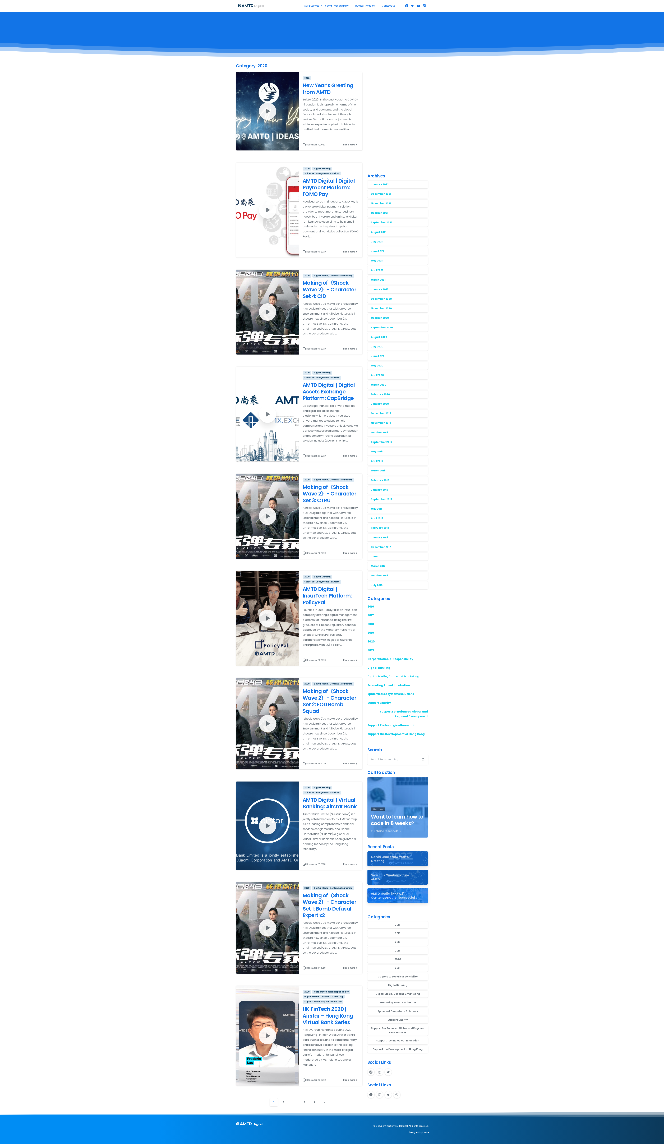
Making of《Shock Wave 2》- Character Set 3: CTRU (329, 493)
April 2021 (377, 270)
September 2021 (381, 222)
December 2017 (381, 547)
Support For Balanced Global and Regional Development (404, 714)
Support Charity (379, 703)
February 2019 (380, 480)
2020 (371, 642)
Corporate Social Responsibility (390, 659)
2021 (370, 650)
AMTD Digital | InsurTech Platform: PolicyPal (327, 595)
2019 (370, 633)
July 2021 (376, 241)
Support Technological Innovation (392, 725)
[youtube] (418, 5)
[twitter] (412, 5)
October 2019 (379, 432)
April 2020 (377, 375)
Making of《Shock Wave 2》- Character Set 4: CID (329, 289)
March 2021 (378, 280)
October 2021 (379, 213)
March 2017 (378, 566)
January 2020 (380, 404)
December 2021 (381, 194)
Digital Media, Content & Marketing (393, 676)
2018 (370, 624)
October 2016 (379, 575)
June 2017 (377, 556)
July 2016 (376, 585)
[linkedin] (424, 5)
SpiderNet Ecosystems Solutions (390, 694)
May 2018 (376, 509)
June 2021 (377, 251)
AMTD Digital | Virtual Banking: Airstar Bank (330, 803)
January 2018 (379, 537)
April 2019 (377, 461)
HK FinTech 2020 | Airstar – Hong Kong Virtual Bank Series (328, 1015)
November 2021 (381, 203)
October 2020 (380, 318)
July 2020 (377, 346)
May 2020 (377, 365)
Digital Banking (378, 668)
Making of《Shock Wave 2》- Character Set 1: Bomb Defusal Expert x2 (329, 905)
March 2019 (378, 470)
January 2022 (380, 184)
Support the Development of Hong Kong (396, 734)
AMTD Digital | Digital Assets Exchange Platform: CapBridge (329, 391)
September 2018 (381, 499)
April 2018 (377, 518)
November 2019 (381, 423)
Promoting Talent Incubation (388, 685)
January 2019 (379, 489)
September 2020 (382, 327)
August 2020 (379, 337)
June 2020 (378, 356)
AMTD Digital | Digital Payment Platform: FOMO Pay (329, 187)
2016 (370, 607)
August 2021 (378, 232)
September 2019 (381, 442)
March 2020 (378, 385)
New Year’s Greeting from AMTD (328, 89)
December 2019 (381, 413)
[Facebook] (407, 5)
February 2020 (380, 394)
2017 (370, 615)
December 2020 (381, 299)
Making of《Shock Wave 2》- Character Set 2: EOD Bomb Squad (329, 701)
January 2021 (379, 289)
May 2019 (376, 451)
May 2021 (376, 260)
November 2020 (381, 308)
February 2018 (380, 528)
